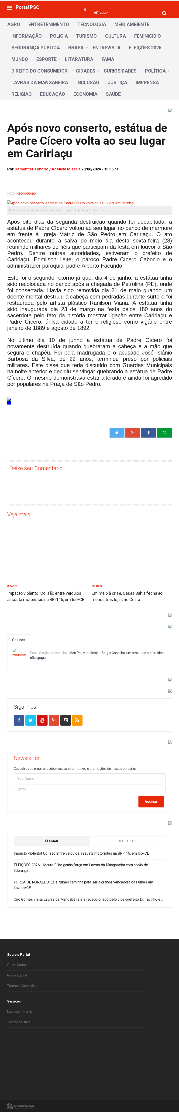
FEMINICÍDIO (147, 36)
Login (104, 12)
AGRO (13, 24)
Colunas (18, 640)
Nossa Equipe (17, 975)
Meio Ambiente (131, 24)
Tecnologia (91, 24)
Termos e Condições (22, 986)
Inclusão (87, 82)
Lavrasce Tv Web (19, 1011)
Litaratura (79, 59)
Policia (59, 36)
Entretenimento (48, 24)
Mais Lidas (127, 841)
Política (155, 71)
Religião (21, 94)
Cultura (115, 36)
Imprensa (147, 82)
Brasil (76, 47)
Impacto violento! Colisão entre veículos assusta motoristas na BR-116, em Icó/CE (81, 853)
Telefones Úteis (18, 1022)
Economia (85, 94)
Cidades (85, 71)
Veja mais (18, 514)
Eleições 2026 (145, 47)
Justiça (117, 82)
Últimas (51, 841)
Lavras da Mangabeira (39, 82)
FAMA (108, 59)
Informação (26, 36)
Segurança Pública (35, 47)
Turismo (86, 36)
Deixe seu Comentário (36, 468)
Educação (52, 94)
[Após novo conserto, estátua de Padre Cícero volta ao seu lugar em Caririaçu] (164, 433)
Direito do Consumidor (39, 71)
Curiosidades (120, 71)
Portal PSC (27, 7)
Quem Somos (17, 965)
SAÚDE (113, 94)
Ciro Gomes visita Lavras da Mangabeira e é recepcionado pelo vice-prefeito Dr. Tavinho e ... (88, 899)
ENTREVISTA (106, 47)
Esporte (46, 59)
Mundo (19, 59)
